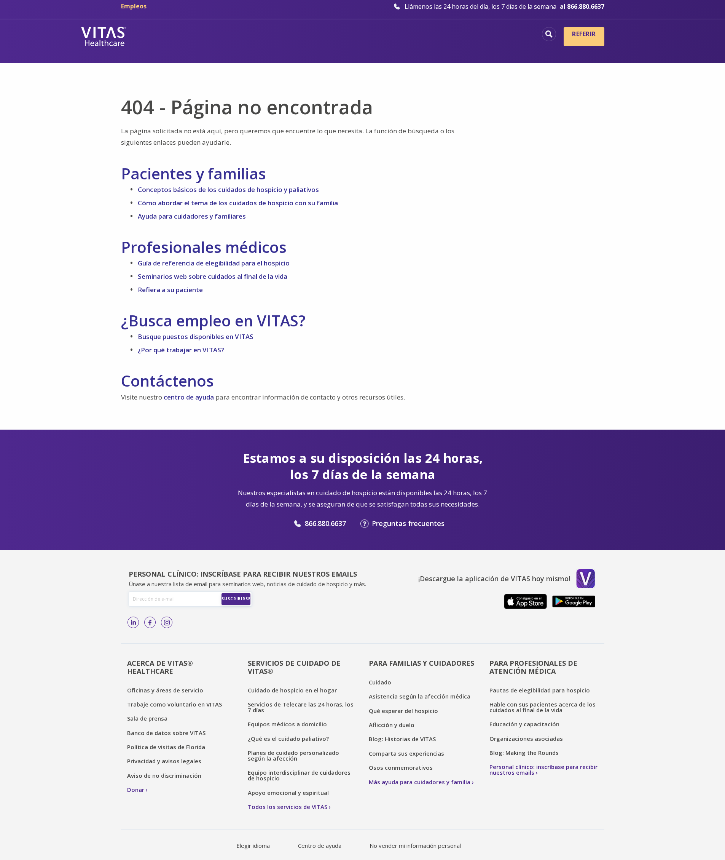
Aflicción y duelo (391, 725)
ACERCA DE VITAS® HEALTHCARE (160, 667)
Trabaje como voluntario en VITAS (174, 704)
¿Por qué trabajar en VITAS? (181, 349)
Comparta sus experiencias (406, 753)
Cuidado (380, 682)
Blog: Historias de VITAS (402, 739)
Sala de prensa (147, 718)
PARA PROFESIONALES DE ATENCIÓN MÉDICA (533, 667)
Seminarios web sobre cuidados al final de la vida (212, 276)
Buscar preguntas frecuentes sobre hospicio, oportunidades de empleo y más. (549, 34)
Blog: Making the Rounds (524, 752)
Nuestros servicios (409, 35)
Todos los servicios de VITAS (287, 806)
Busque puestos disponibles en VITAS (195, 336)
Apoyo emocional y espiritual (288, 792)
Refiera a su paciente (170, 289)
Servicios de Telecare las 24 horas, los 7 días (301, 707)
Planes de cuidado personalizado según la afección (293, 755)
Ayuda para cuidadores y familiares (192, 216)
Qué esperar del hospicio (403, 711)
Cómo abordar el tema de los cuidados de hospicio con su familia (238, 202)
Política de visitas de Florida (166, 747)
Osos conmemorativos (401, 767)
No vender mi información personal (415, 845)
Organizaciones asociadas (526, 738)
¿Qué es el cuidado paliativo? (288, 738)
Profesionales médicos (492, 35)
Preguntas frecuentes (408, 523)
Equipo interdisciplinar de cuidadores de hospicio (299, 775)
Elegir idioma (253, 845)
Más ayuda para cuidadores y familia (419, 782)
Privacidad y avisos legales (164, 761)
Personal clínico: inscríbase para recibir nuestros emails (543, 769)
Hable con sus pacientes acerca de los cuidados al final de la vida (542, 707)
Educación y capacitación (524, 724)
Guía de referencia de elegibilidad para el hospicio (214, 263)
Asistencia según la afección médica (419, 696)
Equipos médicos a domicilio (287, 724)
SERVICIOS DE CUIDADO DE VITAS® (294, 667)
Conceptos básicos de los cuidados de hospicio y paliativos (228, 189)
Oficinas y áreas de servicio (165, 690)
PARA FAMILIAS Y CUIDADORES (421, 663)
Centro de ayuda (319, 845)
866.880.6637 (325, 523)
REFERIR (584, 34)
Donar (135, 789)
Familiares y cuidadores (490, 47)
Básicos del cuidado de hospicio (310, 35)
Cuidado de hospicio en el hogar (292, 690)
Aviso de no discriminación (164, 775)
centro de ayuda (189, 397)
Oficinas (228, 35)
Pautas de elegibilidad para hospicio (539, 690)
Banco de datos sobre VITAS (166, 733)
